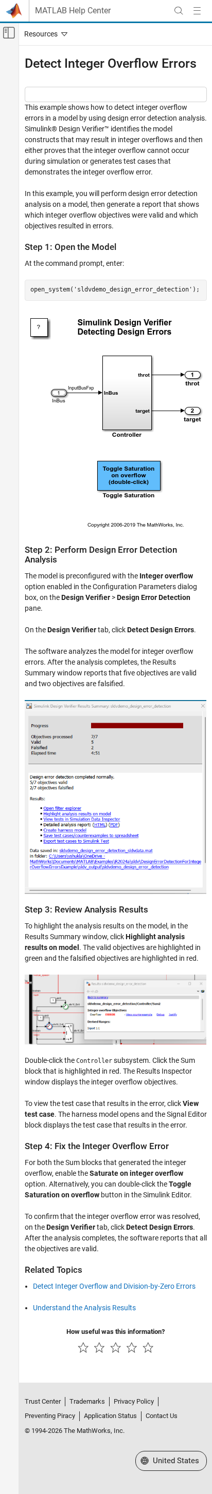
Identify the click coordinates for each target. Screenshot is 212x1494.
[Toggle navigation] (43, 34)
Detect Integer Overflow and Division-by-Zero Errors (114, 1286)
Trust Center (43, 1401)
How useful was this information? (115, 1331)
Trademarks (87, 1401)
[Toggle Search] (178, 11)
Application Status (110, 1416)
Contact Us (162, 1416)
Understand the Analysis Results (84, 1308)
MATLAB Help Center (73, 11)
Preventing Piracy (50, 1416)
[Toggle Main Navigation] (197, 11)
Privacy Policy (134, 1401)
